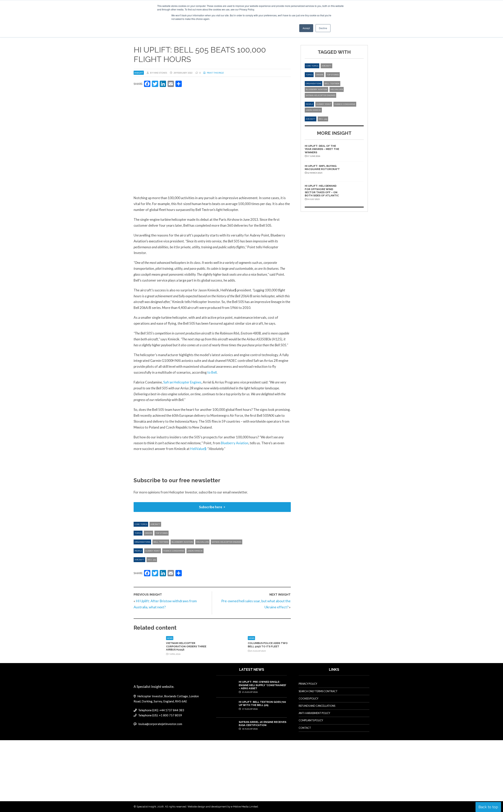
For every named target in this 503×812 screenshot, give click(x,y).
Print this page (215, 72)
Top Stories (161, 533)
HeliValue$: (198, 449)
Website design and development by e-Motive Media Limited (222, 806)
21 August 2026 (250, 692)
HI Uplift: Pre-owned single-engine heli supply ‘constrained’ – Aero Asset (262, 685)
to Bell (212, 372)
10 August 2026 (250, 729)
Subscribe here (210, 507)
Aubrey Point (152, 551)
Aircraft (155, 524)
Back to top (488, 807)
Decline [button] (323, 28)
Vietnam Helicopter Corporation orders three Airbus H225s (186, 646)
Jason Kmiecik (195, 551)
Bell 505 (152, 560)
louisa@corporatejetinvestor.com (160, 724)
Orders (148, 533)
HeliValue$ (202, 542)
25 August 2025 (258, 651)
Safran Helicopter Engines (182, 382)
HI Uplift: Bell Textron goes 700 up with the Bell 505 (262, 703)
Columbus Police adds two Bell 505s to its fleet (268, 645)
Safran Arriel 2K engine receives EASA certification (262, 724)
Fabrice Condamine (173, 551)
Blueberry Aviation (234, 443)
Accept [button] (306, 28)
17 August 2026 (250, 709)
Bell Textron (160, 542)
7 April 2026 (174, 654)
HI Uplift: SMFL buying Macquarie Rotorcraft (322, 167)
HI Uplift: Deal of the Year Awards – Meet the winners (322, 149)
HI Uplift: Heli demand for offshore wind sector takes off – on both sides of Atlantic (322, 190)
